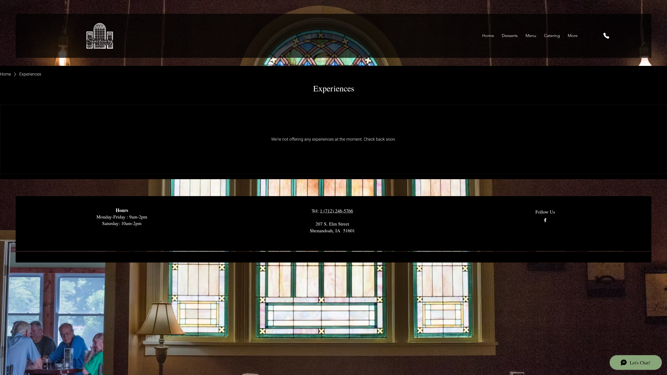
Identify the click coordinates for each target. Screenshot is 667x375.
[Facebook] (545, 220)
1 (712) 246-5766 (336, 211)
